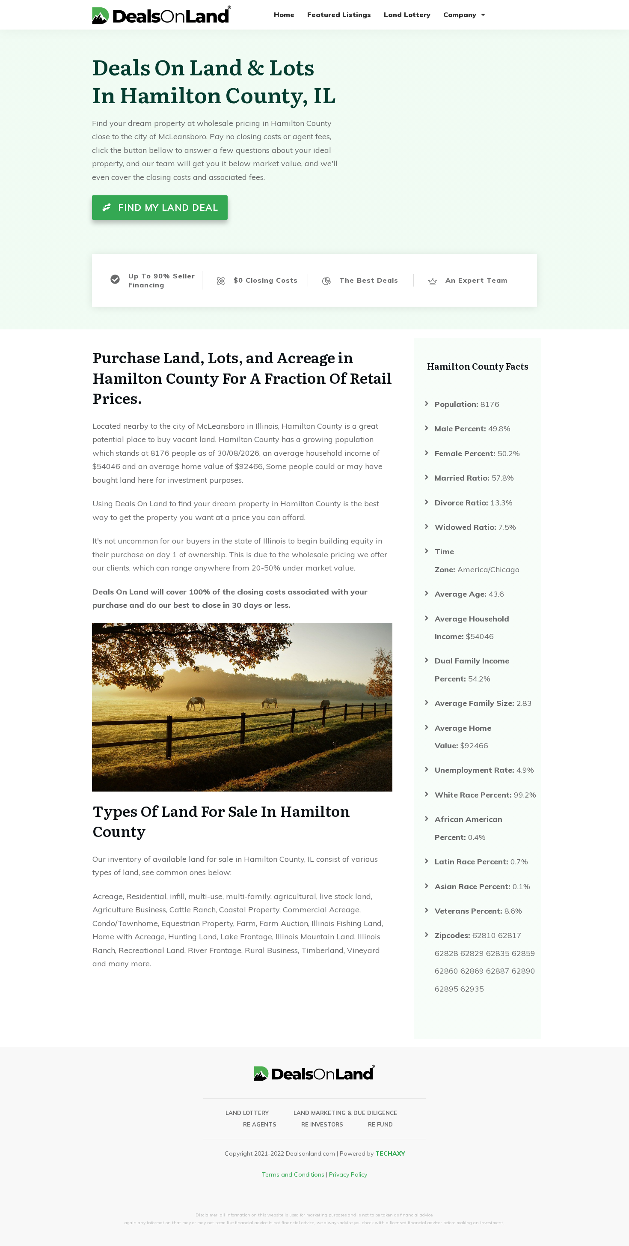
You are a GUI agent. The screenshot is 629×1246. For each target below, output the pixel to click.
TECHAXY (390, 1153)
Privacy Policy (348, 1174)
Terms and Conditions (293, 1174)
